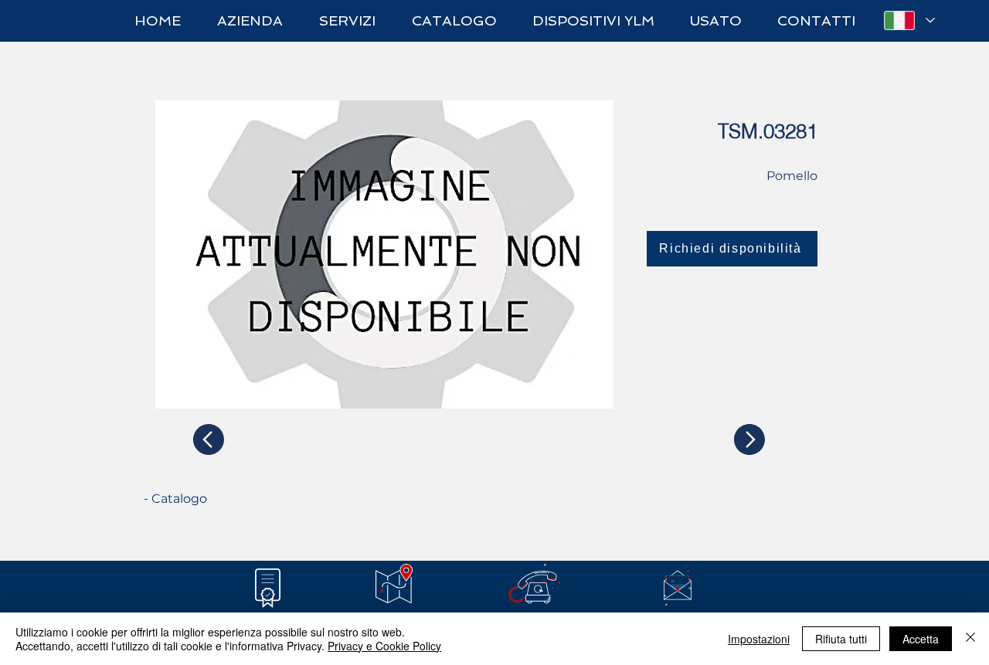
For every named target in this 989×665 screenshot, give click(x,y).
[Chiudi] (970, 639)
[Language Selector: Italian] (908, 20)
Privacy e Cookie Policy (384, 645)
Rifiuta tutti (841, 638)
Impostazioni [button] (759, 638)
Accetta (920, 638)
